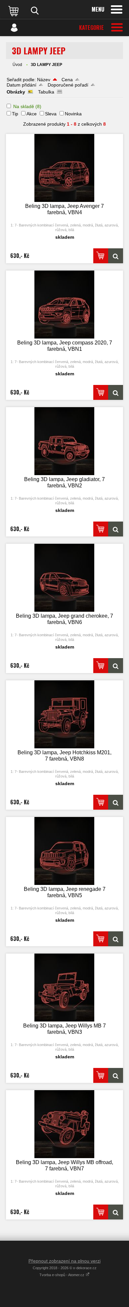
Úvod (17, 64)
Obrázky (16, 91)
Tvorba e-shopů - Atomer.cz (62, 1275)
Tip (15, 113)
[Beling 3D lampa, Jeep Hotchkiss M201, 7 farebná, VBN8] (64, 714)
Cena (67, 79)
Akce (31, 113)
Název (43, 79)
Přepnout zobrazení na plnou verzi (64, 1261)
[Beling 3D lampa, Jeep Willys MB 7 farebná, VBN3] (64, 988)
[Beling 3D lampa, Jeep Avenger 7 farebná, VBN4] (64, 168)
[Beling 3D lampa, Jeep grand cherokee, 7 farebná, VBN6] (64, 578)
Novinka (73, 113)
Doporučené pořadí (68, 85)
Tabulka (46, 91)
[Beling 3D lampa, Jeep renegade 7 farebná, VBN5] (64, 851)
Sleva (51, 113)
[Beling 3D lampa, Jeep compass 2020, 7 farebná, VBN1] (64, 305)
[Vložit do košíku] (100, 255)
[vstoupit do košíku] (14, 10)
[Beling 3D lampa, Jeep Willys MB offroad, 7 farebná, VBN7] (64, 1124)
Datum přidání (21, 85)
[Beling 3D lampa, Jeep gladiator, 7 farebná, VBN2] (64, 441)
